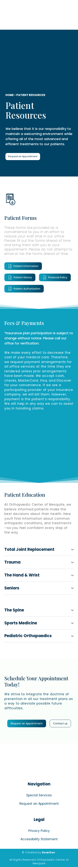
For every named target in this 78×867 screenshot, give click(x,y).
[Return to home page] (39, 763)
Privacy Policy (39, 831)
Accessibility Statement (39, 839)
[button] (22, 156)
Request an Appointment (39, 803)
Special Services (39, 795)
